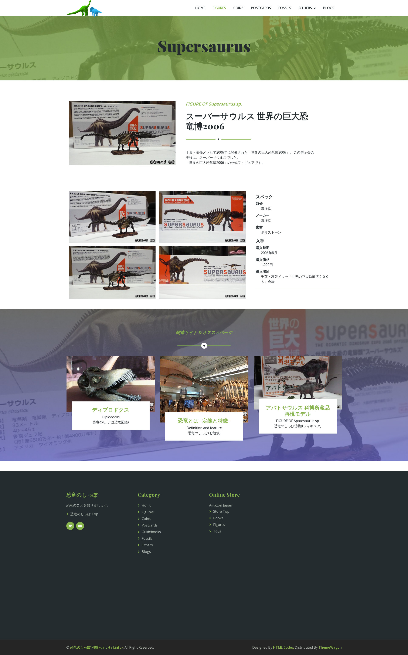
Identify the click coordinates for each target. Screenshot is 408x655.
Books (218, 518)
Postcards (261, 8)
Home (200, 8)
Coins (238, 8)
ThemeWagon (330, 647)
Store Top (221, 511)
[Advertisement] (311, 555)
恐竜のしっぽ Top (84, 514)
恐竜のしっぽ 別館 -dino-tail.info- (96, 647)
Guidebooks (151, 531)
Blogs (328, 8)
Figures (219, 8)
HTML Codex (283, 647)
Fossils (284, 8)
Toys (217, 531)
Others (305, 8)
